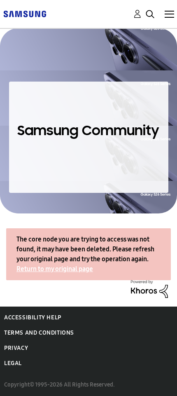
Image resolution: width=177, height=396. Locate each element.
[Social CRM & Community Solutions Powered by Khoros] (149, 288)
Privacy (16, 347)
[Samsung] (24, 13)
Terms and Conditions (39, 332)
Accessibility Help (32, 317)
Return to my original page (54, 269)
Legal (13, 363)
